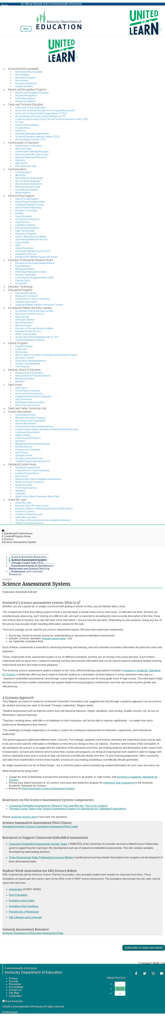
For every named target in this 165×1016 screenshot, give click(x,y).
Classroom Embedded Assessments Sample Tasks (38, 844)
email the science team (24, 817)
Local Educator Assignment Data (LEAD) (34, 277)
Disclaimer (15, 984)
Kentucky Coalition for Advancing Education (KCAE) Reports (44, 508)
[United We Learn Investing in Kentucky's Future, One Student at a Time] (82, 51)
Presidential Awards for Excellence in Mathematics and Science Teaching (31, 567)
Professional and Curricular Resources (26, 573)
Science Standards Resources (28, 557)
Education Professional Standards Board (34, 263)
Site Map (14, 993)
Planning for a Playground (24, 911)
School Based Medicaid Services (31, 239)
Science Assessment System (29, 559)
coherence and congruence (119, 782)
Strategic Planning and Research (31, 157)
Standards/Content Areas (18, 533)
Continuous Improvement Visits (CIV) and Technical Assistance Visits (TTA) (51, 119)
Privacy (13, 978)
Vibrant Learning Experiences (29, 523)
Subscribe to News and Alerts (144, 947)
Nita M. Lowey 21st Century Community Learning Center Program (46, 354)
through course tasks (54, 638)
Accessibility (16, 987)
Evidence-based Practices (28, 438)
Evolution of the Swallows (23, 906)
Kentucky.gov (10, 1012)
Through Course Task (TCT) (27, 562)
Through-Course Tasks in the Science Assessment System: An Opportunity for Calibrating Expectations (67, 808)
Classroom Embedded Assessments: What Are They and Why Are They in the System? (58, 805)
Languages (15, 995)
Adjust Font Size (116, 977)
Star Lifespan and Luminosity (25, 917)
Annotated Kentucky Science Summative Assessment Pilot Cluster (40, 826)
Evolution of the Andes (21, 900)
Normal (120, 988)
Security (13, 981)
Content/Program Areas (17, 536)
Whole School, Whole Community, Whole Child (37, 496)
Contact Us (15, 990)
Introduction (15, 889)
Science (8, 539)
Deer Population (18, 895)
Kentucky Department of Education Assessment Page (32, 933)
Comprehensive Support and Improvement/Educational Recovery (46, 429)
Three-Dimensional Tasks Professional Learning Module (41, 857)
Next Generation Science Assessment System (48, 788)
